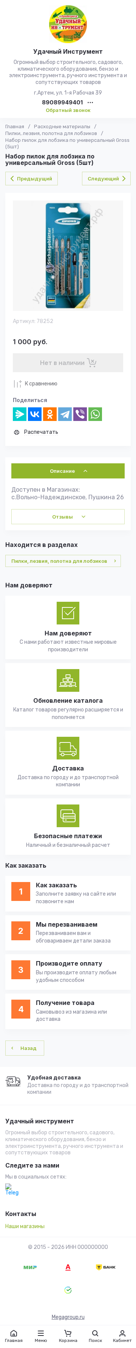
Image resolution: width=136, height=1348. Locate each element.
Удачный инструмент (39, 1121)
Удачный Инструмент (68, 51)
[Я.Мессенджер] (19, 414)
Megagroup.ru (68, 1317)
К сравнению (41, 383)
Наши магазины (25, 1226)
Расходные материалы (62, 126)
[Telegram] (65, 414)
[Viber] (80, 414)
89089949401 (62, 102)
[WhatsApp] (95, 414)
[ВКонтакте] (35, 414)
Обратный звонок (68, 110)
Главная (14, 126)
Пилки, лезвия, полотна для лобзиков (51, 133)
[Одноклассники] (50, 414)
